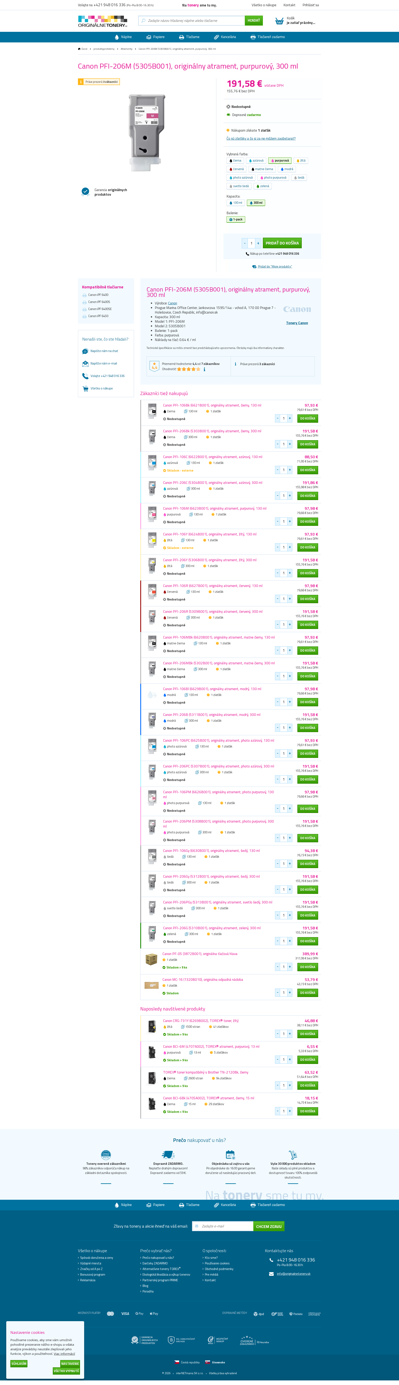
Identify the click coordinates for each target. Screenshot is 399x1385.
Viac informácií (64, 1354)
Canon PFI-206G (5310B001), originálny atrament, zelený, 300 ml (212, 928)
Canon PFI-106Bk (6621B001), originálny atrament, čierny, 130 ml (212, 405)
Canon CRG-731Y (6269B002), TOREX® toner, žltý (201, 1020)
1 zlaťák (215, 411)
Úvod (84, 49)
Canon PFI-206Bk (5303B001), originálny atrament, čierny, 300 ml (212, 431)
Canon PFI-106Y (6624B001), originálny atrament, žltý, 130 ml (209, 534)
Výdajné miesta (90, 1263)
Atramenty (126, 49)
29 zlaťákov (216, 1104)
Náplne (126, 37)
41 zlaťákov (221, 1026)
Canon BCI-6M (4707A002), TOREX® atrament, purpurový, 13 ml (211, 1046)
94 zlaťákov (224, 1078)
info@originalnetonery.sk (293, 1273)
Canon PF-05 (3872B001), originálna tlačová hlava (200, 953)
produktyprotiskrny (104, 49)
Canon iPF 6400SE (100, 308)
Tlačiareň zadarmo (271, 37)
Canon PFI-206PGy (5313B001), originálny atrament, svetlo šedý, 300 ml (217, 902)
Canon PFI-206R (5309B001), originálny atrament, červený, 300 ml (212, 611)
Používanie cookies (217, 1263)
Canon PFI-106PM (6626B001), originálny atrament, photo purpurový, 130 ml (218, 794)
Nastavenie (70, 1363)
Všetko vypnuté (66, 1371)
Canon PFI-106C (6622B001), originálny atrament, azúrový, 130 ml (212, 457)
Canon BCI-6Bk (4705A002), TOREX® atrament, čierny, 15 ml (208, 1098)
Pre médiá (211, 1274)
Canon (172, 303)
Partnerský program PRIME (160, 1280)
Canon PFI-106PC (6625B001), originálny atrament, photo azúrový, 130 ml (218, 740)
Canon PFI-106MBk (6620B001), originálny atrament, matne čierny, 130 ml (219, 637)
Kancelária (228, 37)
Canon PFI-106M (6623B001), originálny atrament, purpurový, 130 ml (214, 508)
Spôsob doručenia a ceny (96, 1257)
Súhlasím (18, 1363)
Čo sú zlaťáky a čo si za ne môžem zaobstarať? (261, 138)
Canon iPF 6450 (98, 316)
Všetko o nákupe (102, 388)
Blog (145, 1286)
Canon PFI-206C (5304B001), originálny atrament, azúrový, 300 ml (212, 482)
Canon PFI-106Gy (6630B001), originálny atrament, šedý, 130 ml (211, 850)
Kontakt (210, 1280)
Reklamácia (87, 1280)
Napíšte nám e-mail (104, 363)
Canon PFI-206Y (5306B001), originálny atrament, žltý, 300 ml (209, 560)
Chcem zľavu (269, 1226)
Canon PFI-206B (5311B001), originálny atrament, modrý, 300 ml (211, 714)
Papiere (158, 37)
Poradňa (148, 1291)
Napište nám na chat (104, 350)
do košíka (307, 418)
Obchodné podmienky (219, 1269)
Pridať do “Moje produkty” (274, 266)
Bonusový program (92, 1274)
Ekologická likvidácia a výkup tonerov (166, 1274)
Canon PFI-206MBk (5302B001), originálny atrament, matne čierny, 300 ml (219, 663)
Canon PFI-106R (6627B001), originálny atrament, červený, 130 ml (212, 585)
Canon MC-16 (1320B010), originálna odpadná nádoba (203, 979)
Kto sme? (211, 1257)
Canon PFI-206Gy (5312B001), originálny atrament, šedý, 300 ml (211, 876)
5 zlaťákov (221, 1052)
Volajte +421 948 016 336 (107, 375)
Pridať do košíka (282, 243)
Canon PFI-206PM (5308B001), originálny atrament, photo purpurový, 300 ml (218, 824)
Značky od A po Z (91, 1269)
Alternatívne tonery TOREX (162, 1269)
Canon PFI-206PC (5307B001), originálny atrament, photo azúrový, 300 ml (218, 766)
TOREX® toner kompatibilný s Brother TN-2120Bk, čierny (205, 1072)
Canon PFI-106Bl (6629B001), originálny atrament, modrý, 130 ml (212, 689)
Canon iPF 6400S (99, 301)
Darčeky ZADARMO (155, 1263)
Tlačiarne (192, 37)
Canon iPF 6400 (98, 294)
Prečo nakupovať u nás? (158, 1257)
